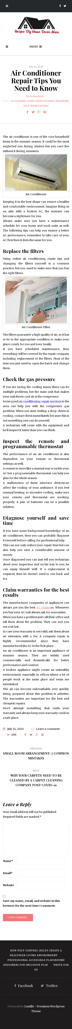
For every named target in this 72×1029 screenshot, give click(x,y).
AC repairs (43, 607)
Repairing (62, 101)
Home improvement (40, 101)
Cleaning (19, 101)
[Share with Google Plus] (39, 112)
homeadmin (37, 96)
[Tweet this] (33, 112)
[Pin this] (45, 112)
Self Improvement (36, 105)
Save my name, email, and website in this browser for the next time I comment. (31, 903)
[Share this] (27, 112)
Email (7, 873)
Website (8, 885)
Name (8, 861)
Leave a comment (48, 729)
